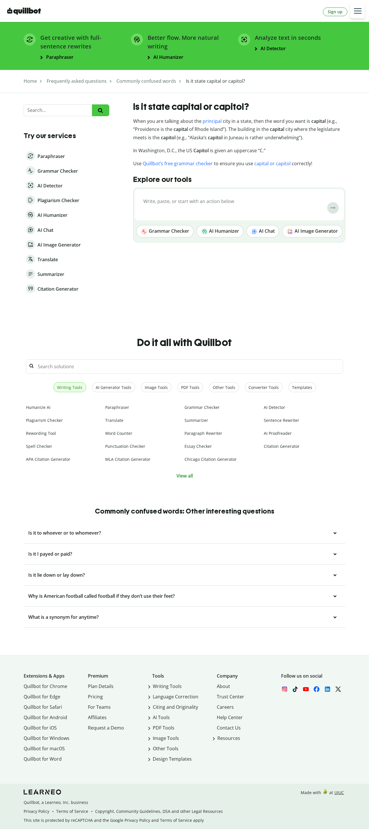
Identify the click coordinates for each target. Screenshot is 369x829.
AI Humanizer (223, 231)
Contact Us (229, 728)
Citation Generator (282, 446)
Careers (225, 707)
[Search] (100, 110)
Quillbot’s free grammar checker (178, 163)
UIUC (339, 792)
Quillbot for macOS (44, 748)
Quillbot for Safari (43, 707)
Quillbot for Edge (42, 696)
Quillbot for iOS (40, 728)
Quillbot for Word (43, 759)
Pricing (95, 696)
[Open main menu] (357, 11)
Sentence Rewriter (281, 420)
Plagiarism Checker (44, 420)
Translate (114, 420)
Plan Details (101, 686)
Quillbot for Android (45, 717)
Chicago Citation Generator (210, 459)
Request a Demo (106, 728)
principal (212, 121)
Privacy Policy (36, 811)
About (223, 686)
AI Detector (274, 407)
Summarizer (196, 420)
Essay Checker (198, 446)
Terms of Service (72, 811)
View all (184, 476)
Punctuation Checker (125, 446)
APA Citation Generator (48, 459)
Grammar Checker (168, 231)
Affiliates (97, 717)
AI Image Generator (315, 231)
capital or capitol (272, 163)
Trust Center (230, 696)
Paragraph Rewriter (203, 433)
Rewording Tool (41, 433)
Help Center (230, 717)
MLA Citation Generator (127, 459)
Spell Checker (39, 446)
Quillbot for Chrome (45, 686)
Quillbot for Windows (46, 738)
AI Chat (266, 231)
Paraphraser (117, 407)
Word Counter (118, 433)
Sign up (335, 11)
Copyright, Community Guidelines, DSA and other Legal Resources (159, 811)
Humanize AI (38, 407)
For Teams (99, 707)
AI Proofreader (278, 433)
